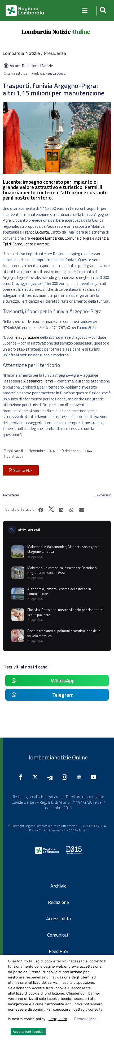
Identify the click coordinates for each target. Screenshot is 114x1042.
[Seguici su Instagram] (66, 777)
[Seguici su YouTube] (95, 777)
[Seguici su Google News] (80, 777)
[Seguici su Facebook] (22, 777)
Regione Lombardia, (47, 238)
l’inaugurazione (26, 337)
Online (81, 32)
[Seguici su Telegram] (51, 777)
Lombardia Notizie (46, 32)
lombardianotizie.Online (58, 757)
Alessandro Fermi (38, 381)
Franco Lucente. (36, 232)
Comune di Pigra (78, 238)
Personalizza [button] (85, 1018)
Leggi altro (58, 1018)
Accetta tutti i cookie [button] (28, 1032)
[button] (102, 11)
